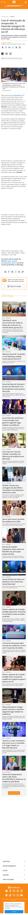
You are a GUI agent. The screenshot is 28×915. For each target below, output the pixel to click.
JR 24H (5, 870)
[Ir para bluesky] (6, 890)
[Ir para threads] (21, 890)
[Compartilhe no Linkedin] (9, 47)
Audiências (12, 16)
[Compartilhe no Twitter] (3, 47)
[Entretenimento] (14, 6)
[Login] (25, 2)
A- (10, 53)
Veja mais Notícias (14, 793)
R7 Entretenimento (5, 16)
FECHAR (14, 911)
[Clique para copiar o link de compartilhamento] (20, 47)
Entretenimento (9, 866)
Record (6, 875)
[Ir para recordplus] (6, 895)
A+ (7, 53)
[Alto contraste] (2, 53)
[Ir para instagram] (14, 890)
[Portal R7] (14, 2)
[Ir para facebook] (10, 890)
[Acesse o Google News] (16, 47)
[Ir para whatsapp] (17, 895)
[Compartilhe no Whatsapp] (13, 47)
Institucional (8, 879)
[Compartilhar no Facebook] (6, 47)
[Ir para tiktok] (10, 895)
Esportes (6, 861)
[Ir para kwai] (17, 890)
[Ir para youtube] (21, 895)
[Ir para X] (14, 895)
